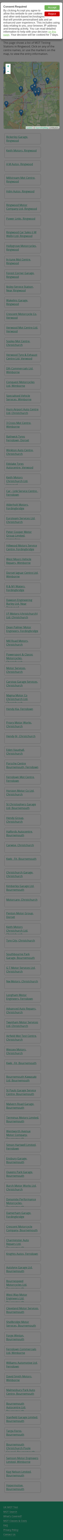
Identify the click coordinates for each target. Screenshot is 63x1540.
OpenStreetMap (41, 127)
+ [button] (8, 66)
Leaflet (29, 127)
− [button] (8, 71)
